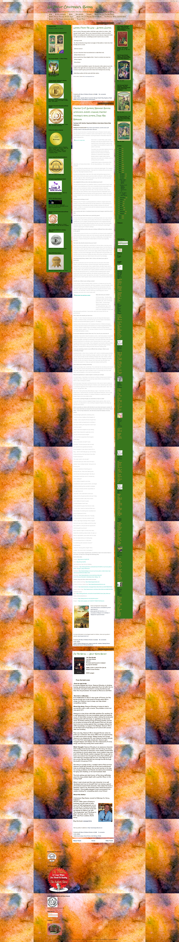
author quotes (80, 97)
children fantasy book (82, 643)
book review (80, 835)
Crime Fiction (87, 835)
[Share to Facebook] (78, 96)
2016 (120, 168)
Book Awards (79, 14)
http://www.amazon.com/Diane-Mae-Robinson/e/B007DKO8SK (98, 589)
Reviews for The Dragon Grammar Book (61, 19)
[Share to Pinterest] (79, 96)
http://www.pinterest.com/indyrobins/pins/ (88, 598)
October (122, 178)
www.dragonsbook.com (83, 636)
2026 (120, 148)
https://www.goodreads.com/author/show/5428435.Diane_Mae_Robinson (93, 593)
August (122, 199)
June (121, 203)
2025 (120, 150)
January (122, 213)
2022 (120, 156)
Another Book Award (119, 520)
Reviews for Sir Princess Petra (104, 14)
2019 (120, 162)
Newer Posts (77, 840)
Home (50, 14)
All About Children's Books (70, 7)
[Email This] (74, 96)
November (122, 176)
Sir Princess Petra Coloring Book (115, 17)
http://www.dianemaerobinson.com (97, 584)
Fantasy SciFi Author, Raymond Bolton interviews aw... (123, 188)
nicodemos (104, 939)
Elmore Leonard (89, 97)
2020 (120, 160)
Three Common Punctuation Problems (119, 385)
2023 (120, 154)
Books (71, 14)
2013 (120, 216)
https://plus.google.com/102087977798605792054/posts (91, 601)
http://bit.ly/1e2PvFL (81, 562)
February (122, 211)
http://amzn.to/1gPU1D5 (83, 559)
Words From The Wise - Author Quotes (92, 28)
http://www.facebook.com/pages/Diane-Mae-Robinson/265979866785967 (95, 586)
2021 (120, 158)
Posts (120, 242)
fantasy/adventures (88, 644)
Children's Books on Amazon (56, 28)
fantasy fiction (106, 643)
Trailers (89, 14)
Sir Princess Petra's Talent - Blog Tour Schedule (119, 591)
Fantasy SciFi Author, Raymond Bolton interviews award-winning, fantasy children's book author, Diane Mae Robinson (92, 113)
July (121, 201)
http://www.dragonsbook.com (88, 76)
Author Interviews (60, 14)
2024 (120, 152)
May (121, 205)
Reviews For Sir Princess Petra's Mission (89, 17)
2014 (120, 172)
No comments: (102, 94)
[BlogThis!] (75, 96)
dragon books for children (95, 643)
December (122, 174)
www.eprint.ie (87, 821)
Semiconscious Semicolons (119, 458)
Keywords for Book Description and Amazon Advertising (119, 275)
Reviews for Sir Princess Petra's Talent (61, 17)
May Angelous (105, 97)
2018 (120, 164)
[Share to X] (76, 96)
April (121, 207)
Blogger (116, 939)
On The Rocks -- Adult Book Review (89, 654)
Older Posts (109, 840)
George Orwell (97, 97)
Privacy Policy (81, 19)
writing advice (91, 99)
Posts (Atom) (96, 845)
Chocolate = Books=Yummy (119, 554)
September (123, 197)
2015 (120, 170)
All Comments (122, 244)
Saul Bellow (85, 99)
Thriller (99, 835)
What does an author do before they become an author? (119, 309)
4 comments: (101, 832)
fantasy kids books (78, 644)
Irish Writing (94, 835)
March (121, 209)
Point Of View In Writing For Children (119, 349)
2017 (120, 166)
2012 (120, 218)
